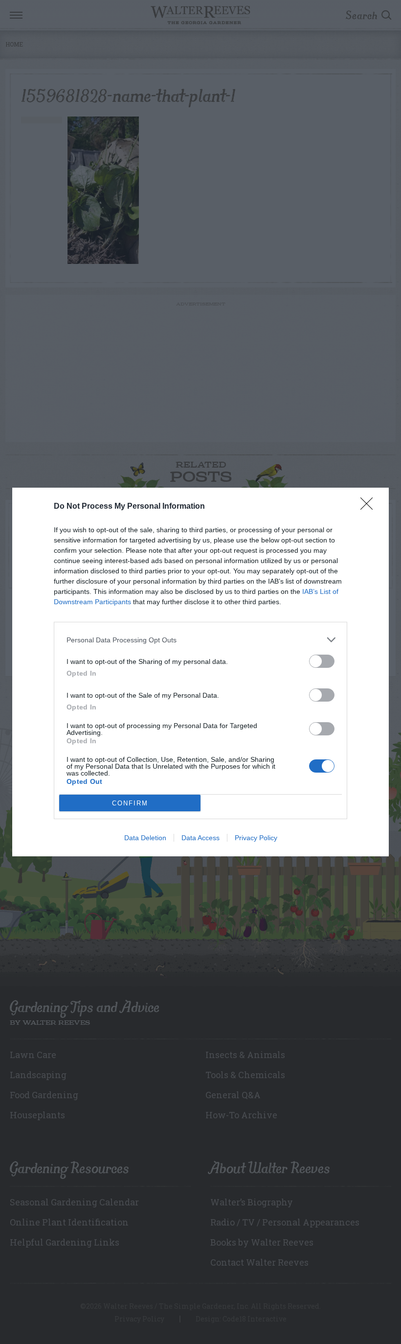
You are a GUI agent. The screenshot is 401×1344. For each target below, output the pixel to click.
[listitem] (200, 640)
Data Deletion (145, 838)
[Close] (369, 506)
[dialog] (200, 672)
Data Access (200, 838)
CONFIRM (130, 803)
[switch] (321, 661)
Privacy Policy (256, 838)
